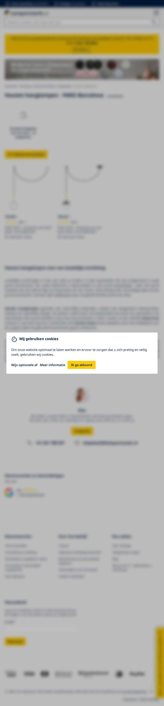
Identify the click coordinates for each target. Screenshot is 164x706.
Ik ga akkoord (81, 365)
